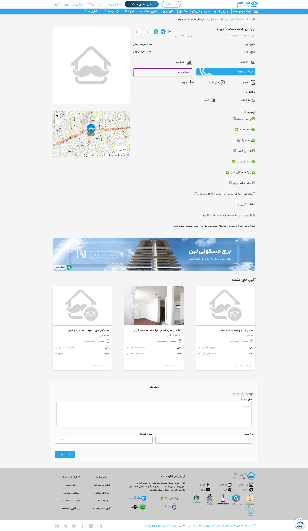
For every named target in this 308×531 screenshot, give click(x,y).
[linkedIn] (91, 526)
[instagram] (99, 526)
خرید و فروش (201, 11)
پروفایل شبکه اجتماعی (71, 500)
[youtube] (57, 526)
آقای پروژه (168, 11)
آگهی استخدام (148, 11)
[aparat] (65, 526)
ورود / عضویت (60, 4)
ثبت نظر (65, 455)
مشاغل (183, 11)
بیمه (100, 4)
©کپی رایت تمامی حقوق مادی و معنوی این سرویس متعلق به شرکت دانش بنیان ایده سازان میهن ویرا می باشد (198, 525)
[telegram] (74, 526)
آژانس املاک (111, 11)
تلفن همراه (146, 434)
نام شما (249, 434)
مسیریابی (121, 149)
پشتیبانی (78, 4)
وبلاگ (91, 4)
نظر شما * (246, 400)
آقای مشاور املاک (142, 4)
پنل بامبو (71, 485)
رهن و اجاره (221, 11)
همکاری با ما (114, 4)
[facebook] (82, 526)
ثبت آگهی (171, 4)
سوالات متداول (101, 493)
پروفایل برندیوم (71, 493)
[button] (91, 130)
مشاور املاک (91, 11)
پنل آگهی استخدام (71, 508)
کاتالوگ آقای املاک (70, 477)
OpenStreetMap (106, 154)
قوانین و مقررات (102, 485)
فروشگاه (129, 11)
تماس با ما (101, 477)
